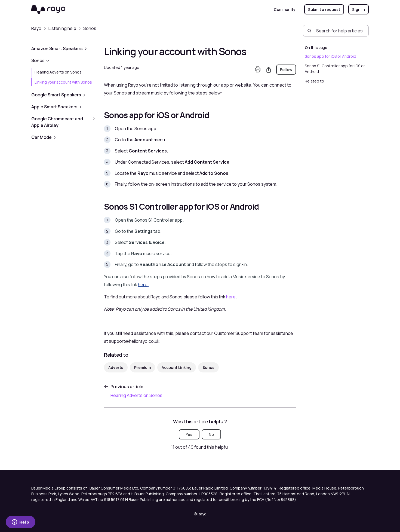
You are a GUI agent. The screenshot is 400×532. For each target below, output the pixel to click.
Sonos (89, 28)
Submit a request (324, 9)
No (211, 434)
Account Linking (177, 367)
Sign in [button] (358, 9)
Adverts (115, 367)
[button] (63, 48)
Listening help (62, 28)
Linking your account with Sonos (63, 82)
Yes (189, 434)
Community (285, 9)
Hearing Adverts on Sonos (58, 72)
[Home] (48, 9)
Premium (142, 367)
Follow (286, 69)
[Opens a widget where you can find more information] (20, 522)
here (231, 297)
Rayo (36, 28)
